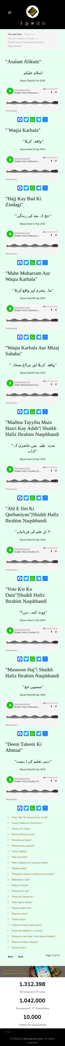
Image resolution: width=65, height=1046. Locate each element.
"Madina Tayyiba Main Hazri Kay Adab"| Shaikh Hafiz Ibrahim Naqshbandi (32, 428)
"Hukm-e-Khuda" (19, 885)
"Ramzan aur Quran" (21, 840)
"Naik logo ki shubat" (21, 902)
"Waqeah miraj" (18, 868)
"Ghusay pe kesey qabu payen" (26, 925)
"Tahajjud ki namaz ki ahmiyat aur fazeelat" (32, 874)
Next (20, 956)
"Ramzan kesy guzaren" (22, 845)
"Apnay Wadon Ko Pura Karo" (26, 823)
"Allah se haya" (18, 919)
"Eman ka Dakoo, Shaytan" (24, 942)
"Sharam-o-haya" (19, 913)
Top (7, 1032)
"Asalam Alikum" (23, 61)
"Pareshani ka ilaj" (19, 891)
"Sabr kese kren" (19, 857)
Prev (10, 956)
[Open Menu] (9, 13)
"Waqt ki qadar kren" (21, 908)
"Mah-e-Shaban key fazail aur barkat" (29, 862)
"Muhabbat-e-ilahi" (20, 879)
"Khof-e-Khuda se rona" (22, 834)
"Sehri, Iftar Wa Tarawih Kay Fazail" (29, 817)
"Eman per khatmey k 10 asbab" (26, 930)
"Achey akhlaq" (18, 851)
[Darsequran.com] (32, 971)
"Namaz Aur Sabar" (20, 828)
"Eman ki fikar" (18, 947)
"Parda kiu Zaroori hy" (22, 896)
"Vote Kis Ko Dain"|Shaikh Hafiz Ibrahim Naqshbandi (26, 595)
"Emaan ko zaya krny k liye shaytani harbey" (33, 936)
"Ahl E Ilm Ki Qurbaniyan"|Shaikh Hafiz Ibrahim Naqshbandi (32, 514)
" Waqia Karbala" (22, 130)
